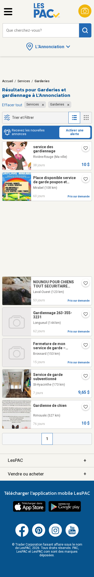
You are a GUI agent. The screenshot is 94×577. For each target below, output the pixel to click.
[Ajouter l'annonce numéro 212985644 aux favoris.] (84, 149)
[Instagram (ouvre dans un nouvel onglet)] (55, 535)
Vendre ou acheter (47, 473)
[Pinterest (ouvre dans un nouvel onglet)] (38, 535)
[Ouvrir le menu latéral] (8, 11)
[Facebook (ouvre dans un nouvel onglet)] (22, 535)
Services (23, 81)
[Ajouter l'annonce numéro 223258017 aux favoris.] (84, 407)
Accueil (7, 81)
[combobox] (41, 30)
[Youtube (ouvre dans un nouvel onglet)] (72, 535)
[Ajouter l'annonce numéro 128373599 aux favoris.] (84, 284)
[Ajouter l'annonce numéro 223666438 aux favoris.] (84, 315)
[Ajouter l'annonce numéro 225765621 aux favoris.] (84, 376)
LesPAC (47, 460)
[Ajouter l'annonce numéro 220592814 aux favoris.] (84, 180)
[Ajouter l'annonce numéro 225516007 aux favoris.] (84, 346)
